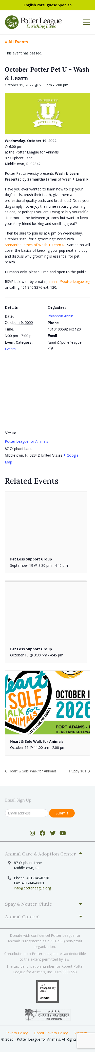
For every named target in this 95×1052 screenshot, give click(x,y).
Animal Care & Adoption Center (40, 854)
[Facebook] (42, 833)
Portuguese (47, 5)
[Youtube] (62, 833)
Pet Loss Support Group (31, 559)
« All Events (16, 42)
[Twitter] (52, 833)
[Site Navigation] (86, 22)
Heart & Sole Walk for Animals (36, 741)
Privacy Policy (16, 1032)
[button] (45, 854)
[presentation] (46, 521)
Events (10, 348)
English (30, 5)
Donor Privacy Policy (51, 1032)
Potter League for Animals (26, 441)
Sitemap (80, 1032)
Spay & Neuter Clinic (28, 904)
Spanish (65, 5)
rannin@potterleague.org (69, 281)
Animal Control (22, 917)
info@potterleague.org (32, 888)
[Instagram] (32, 833)
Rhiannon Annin (60, 316)
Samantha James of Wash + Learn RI (35, 244)
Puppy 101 (78, 770)
